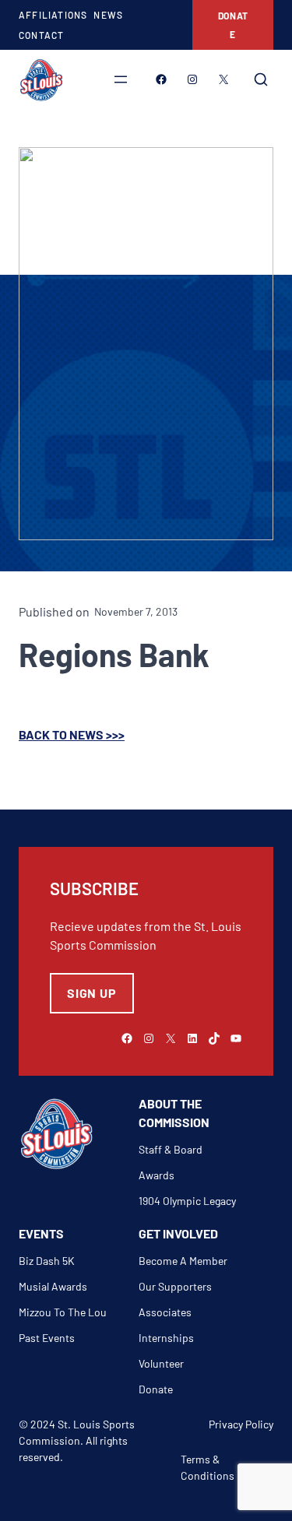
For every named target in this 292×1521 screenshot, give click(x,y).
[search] (260, 79)
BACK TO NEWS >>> (72, 734)
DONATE (233, 25)
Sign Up (92, 992)
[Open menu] (120, 79)
